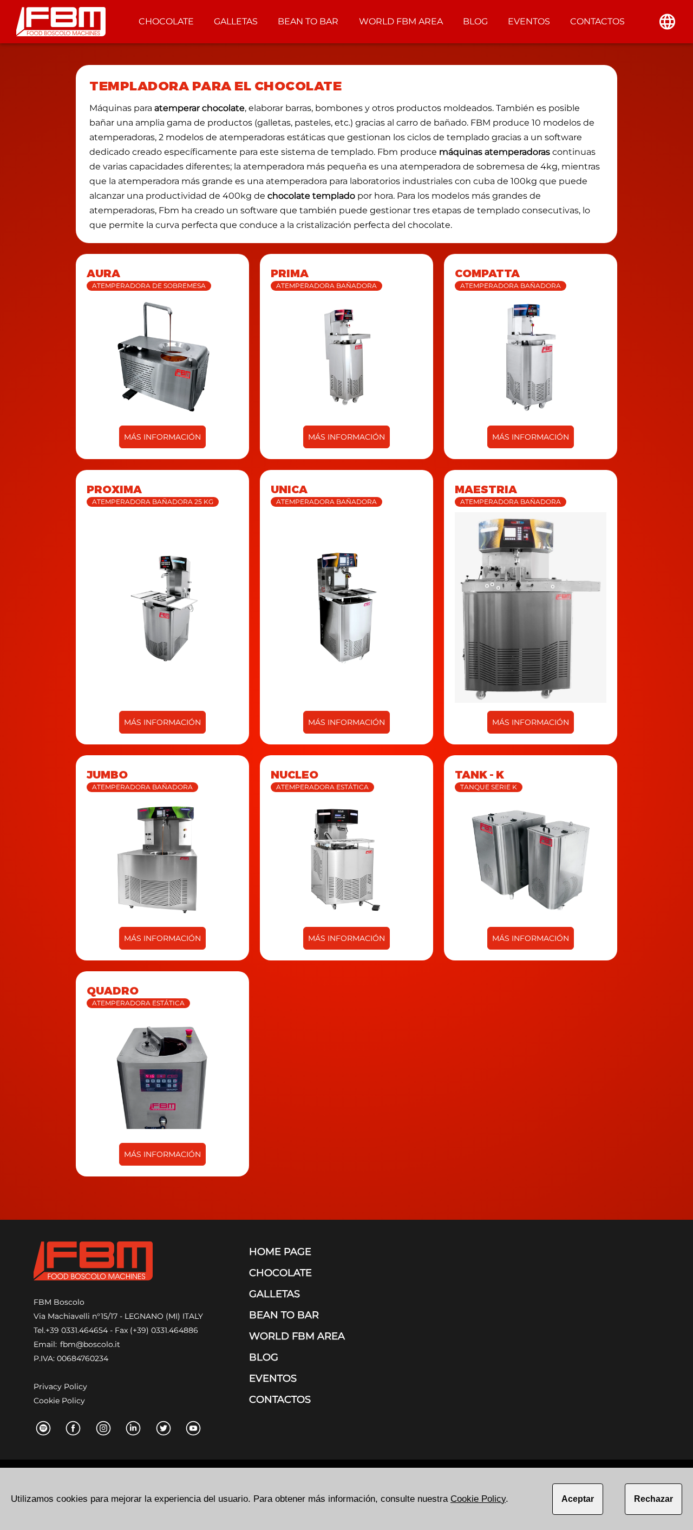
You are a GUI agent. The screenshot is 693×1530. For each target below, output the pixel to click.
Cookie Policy (59, 1400)
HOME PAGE (280, 1252)
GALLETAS (236, 21)
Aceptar (577, 1498)
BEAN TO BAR (308, 21)
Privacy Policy (60, 1386)
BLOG (475, 21)
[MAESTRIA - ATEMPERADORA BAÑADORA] (530, 607)
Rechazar (653, 1498)
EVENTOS (529, 21)
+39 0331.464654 (76, 1330)
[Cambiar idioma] (667, 21)
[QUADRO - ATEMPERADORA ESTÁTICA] (162, 1074)
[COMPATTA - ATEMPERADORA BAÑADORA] (530, 356)
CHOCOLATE (166, 21)
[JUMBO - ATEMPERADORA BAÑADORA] (162, 858)
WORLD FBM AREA (401, 21)
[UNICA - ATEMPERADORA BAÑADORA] (346, 607)
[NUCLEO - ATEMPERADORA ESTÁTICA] (346, 858)
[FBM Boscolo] (93, 1262)
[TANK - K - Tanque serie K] (530, 858)
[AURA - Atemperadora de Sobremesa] (162, 356)
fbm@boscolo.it (90, 1344)
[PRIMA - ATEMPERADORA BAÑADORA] (346, 356)
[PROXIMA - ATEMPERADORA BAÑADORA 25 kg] (162, 607)
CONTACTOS (597, 21)
